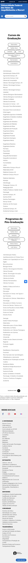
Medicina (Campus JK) (9, 172)
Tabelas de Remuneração (9, 505)
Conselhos (5, 435)
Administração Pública (9, 255)
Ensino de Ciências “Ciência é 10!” (12, 305)
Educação (6, 291)
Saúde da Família (8, 371)
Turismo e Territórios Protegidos (12, 378)
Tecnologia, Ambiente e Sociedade (13, 376)
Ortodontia (6, 337)
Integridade (5, 539)
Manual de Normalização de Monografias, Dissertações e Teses (10, 487)
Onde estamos (6, 425)
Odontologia (6, 183)
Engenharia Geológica (9, 138)
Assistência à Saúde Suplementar (12, 494)
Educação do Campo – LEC (11, 104)
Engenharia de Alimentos (10, 121)
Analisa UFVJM (6, 533)
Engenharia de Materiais (10, 124)
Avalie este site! (21, 560)
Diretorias (5, 440)
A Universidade (7, 421)
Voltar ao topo (12, 390)
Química (5, 346)
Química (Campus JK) (9, 194)
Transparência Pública (8, 546)
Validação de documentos (10, 522)
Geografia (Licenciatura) (10, 158)
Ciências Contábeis (8, 99)
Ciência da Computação (10, 80)
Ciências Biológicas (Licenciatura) (12, 97)
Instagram (9, 414)
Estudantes (6, 460)
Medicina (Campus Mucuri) (10, 174)
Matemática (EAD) (8, 170)
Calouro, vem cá (7, 462)
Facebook (3, 414)
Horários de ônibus (7, 511)
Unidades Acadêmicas (8, 474)
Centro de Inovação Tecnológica (11, 444)
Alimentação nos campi (9, 513)
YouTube (15, 414)
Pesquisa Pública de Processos (11, 544)
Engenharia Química (9, 146)
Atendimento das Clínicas (9, 514)
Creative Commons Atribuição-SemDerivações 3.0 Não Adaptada (11, 398)
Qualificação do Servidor (9, 496)
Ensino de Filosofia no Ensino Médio (13, 307)
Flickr (21, 414)
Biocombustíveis (8, 264)
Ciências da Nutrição (9, 276)
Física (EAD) (6, 151)
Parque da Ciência (7, 518)
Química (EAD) (7, 197)
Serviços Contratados (8, 516)
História (5, 160)
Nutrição (5, 180)
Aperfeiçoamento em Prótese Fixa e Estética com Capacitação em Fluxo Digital (13, 259)
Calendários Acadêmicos (9, 464)
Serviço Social (7, 201)
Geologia (5, 318)
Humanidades (7, 163)
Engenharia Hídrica (8, 140)
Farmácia (5, 148)
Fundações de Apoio (8, 453)
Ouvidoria (5, 448)
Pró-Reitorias (6, 438)
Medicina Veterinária (9, 178)
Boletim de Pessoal (7, 500)
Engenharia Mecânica (9, 144)
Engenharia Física (8, 133)
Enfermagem (7, 112)
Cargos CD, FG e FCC (8, 503)
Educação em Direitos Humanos (12, 303)
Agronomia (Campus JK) (10, 75)
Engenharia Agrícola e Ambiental (12, 114)
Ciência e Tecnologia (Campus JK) (12, 83)
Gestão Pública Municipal (10, 320)
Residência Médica (8, 364)
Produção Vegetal (8, 344)
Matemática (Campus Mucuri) (11, 167)
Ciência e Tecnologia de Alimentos (13, 269)
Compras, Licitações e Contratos (11, 520)
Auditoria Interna (7, 446)
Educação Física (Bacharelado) (12, 106)
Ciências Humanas (8, 283)
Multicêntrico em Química (10, 332)
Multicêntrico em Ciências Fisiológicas (14, 330)
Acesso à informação (8, 529)
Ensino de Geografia (9, 310)
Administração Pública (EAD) (11, 73)
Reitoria (4, 436)
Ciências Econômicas (9, 101)
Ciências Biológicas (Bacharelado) (12, 94)
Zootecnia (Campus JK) (9, 208)
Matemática (6, 323)
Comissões (5, 451)
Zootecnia (6, 380)
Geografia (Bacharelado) (10, 156)
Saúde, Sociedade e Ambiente (11, 373)
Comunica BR (12, 1)
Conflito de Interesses (8, 498)
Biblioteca (5, 442)
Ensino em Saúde (8, 312)
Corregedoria (6, 450)
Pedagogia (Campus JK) (10, 185)
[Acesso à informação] (17, 553)
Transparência (7, 527)
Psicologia (6, 192)
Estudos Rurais (7, 315)
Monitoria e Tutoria (7, 470)
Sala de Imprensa (7, 524)
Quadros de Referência (9, 502)
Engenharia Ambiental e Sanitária (12, 117)
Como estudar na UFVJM (9, 429)
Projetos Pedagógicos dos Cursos (12, 483)
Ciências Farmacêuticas (10, 280)
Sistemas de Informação (10, 204)
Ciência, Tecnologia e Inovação (12, 273)
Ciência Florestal (8, 271)
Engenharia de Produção (10, 128)
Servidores (6, 492)
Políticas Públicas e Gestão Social (12, 190)
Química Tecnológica (9, 199)
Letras (5, 165)
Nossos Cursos (6, 423)
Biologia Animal (7, 266)
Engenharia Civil (7, 119)
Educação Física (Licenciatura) (11, 110)
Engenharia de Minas (9, 126)
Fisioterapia (6, 153)
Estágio (4, 472)
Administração (7, 71)
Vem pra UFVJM (7, 427)
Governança (5, 537)
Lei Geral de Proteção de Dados (11, 531)
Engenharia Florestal (9, 135)
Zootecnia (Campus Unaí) (10, 211)
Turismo (5, 206)
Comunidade (6, 508)
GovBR (3, 1)
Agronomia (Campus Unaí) (10, 78)
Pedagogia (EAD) (8, 187)
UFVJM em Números (8, 433)
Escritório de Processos (9, 535)
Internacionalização (7, 431)
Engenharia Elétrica (8, 131)
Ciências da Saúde (8, 278)
